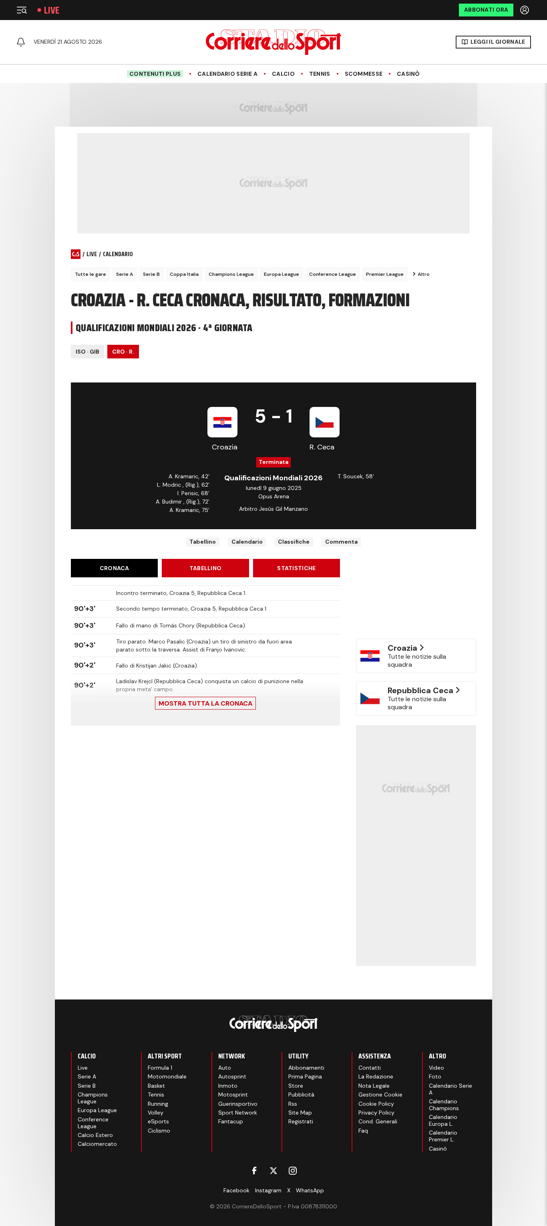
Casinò (408, 74)
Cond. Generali (377, 1121)
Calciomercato (97, 1143)
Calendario (247, 541)
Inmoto (227, 1085)
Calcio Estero (95, 1135)
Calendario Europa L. (443, 1120)
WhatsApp (310, 1190)
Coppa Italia (184, 274)
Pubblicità (301, 1094)
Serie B (151, 274)
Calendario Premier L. (443, 1136)
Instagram (268, 1190)
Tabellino (202, 541)
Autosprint (232, 1076)
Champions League (231, 274)
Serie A (124, 274)
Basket (156, 1085)
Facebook (236, 1190)
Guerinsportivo (237, 1103)
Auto (224, 1067)
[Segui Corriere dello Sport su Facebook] (254, 1170)
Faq (363, 1130)
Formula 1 (160, 1067)
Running (158, 1103)
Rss (292, 1103)
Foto (435, 1076)
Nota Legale (374, 1085)
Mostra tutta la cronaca (205, 703)
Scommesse (364, 74)
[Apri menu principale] (21, 10)
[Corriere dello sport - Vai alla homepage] (273, 42)
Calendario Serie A (227, 74)
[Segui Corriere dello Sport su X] (273, 1170)
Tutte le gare (90, 274)
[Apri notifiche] (21, 42)
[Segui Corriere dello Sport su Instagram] (293, 1170)
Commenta (341, 541)
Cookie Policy (376, 1103)
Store (295, 1085)
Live (51, 10)
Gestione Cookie (380, 1094)
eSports (158, 1121)
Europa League (281, 274)
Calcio (283, 74)
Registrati (300, 1121)
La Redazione (375, 1076)
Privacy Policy (376, 1112)
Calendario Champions (444, 1105)
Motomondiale (167, 1076)
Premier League (385, 274)
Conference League (332, 274)
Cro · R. (123, 351)
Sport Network (237, 1112)
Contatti (369, 1067)
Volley (155, 1112)
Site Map (300, 1112)
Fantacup (230, 1121)
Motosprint (233, 1094)
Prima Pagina (305, 1076)
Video (436, 1067)
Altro (424, 274)
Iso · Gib (87, 351)
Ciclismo (159, 1130)
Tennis (319, 74)
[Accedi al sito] (525, 10)
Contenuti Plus (155, 73)
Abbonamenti (306, 1067)
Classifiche (294, 541)
